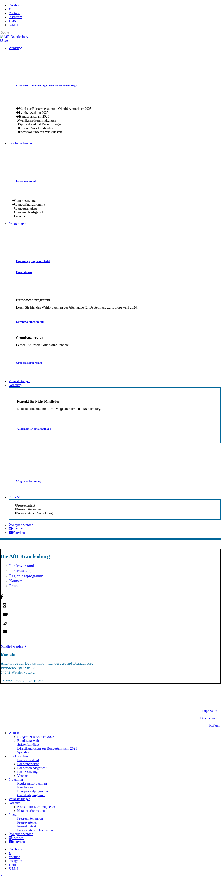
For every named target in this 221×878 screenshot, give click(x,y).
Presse (14, 586)
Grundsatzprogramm (31, 795)
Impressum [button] (209, 711)
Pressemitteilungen (30, 818)
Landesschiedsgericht (31, 768)
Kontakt (15, 581)
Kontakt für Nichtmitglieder (36, 807)
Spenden (23, 752)
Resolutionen (26, 787)
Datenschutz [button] (208, 718)
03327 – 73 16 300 (29, 681)
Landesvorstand (21, 565)
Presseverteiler (27, 822)
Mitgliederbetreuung (31, 810)
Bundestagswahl (28, 740)
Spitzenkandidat (28, 744)
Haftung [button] (214, 725)
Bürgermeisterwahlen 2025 (35, 737)
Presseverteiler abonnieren (35, 830)
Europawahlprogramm (32, 791)
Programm (16, 779)
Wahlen (14, 733)
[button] (4, 40)
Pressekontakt (26, 826)
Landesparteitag (28, 764)
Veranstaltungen (19, 799)
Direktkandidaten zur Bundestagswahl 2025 (47, 748)
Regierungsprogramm (26, 576)
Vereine (22, 775)
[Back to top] (1, 876)
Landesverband (19, 756)
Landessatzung (20, 570)
